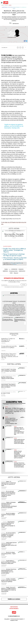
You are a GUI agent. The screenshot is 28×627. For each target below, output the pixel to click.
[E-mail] (23, 47)
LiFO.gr (12, 263)
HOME (2, 5)
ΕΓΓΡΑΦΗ (23, 284)
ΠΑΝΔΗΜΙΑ (21, 269)
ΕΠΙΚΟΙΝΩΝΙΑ (14, 608)
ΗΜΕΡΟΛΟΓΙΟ (22, 271)
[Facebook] (24, 41)
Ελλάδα (10, 5)
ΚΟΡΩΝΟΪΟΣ (14, 269)
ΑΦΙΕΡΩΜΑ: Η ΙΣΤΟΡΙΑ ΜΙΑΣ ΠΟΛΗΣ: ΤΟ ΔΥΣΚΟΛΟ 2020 (14, 8)
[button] (25, 323)
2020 (11, 273)
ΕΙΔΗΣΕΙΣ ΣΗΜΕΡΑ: (7, 246)
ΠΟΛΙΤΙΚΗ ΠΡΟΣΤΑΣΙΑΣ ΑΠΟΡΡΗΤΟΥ (17, 287)
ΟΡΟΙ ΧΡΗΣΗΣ (7, 287)
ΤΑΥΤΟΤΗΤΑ (14, 607)
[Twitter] (26, 41)
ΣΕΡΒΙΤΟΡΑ (5, 271)
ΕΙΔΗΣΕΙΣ (6, 5)
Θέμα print (16, 273)
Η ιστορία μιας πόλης (13, 271)
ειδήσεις (14, 264)
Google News (18, 263)
